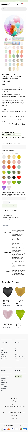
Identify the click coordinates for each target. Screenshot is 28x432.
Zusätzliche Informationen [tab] (7, 223)
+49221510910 (14, 418)
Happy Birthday (10, 134)
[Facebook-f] (16, 376)
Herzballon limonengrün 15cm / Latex (19, 324)
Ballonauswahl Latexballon (8, 132)
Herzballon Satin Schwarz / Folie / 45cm (7, 302)
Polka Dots (18, 134)
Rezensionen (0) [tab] (5, 225)
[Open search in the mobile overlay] (14, 9)
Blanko (3, 134)
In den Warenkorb (9, 206)
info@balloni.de (14, 415)
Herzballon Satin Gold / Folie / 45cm (20, 302)
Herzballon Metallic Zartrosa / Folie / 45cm (7, 324)
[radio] (4, 157)
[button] (26, 4)
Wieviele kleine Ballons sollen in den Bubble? (14, 138)
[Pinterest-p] (20, 376)
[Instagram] (18, 376)
